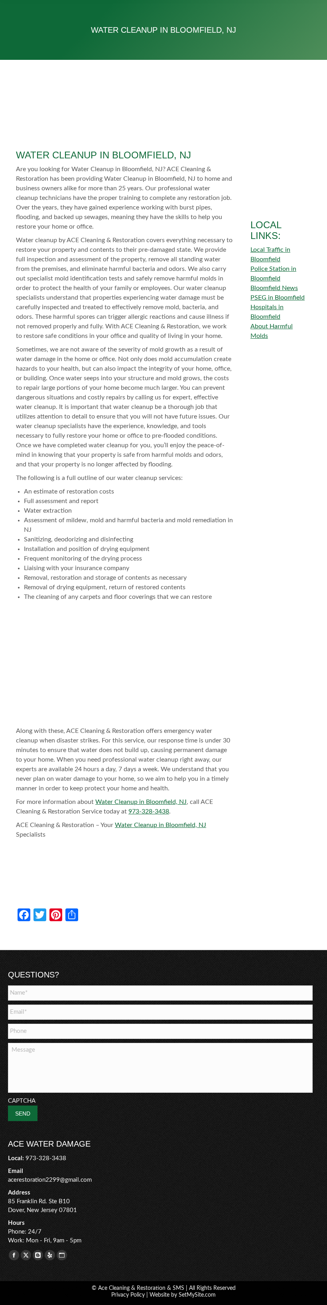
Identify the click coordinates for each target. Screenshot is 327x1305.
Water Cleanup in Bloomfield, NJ (141, 802)
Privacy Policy (128, 1295)
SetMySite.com (197, 1295)
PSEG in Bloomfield (277, 297)
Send (22, 1113)
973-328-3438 (148, 811)
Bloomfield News (274, 288)
